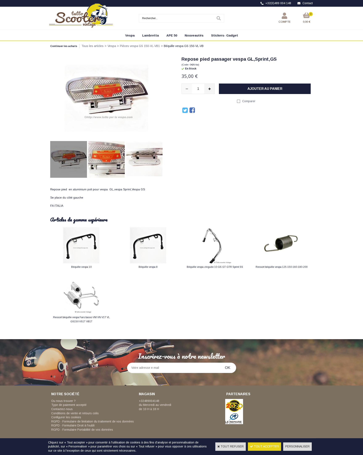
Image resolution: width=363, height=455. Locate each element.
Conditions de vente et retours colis (75, 413)
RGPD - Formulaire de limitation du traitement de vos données (92, 421)
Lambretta (150, 35)
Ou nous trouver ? (63, 401)
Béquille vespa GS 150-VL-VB (184, 46)
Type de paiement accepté (69, 405)
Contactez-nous (62, 409)
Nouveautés (194, 35)
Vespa (130, 35)
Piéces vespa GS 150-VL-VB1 (140, 46)
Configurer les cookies (66, 417)
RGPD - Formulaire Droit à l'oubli (73, 425)
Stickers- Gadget (224, 35)
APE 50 (171, 35)
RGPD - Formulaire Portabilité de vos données (82, 429)
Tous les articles (93, 46)
